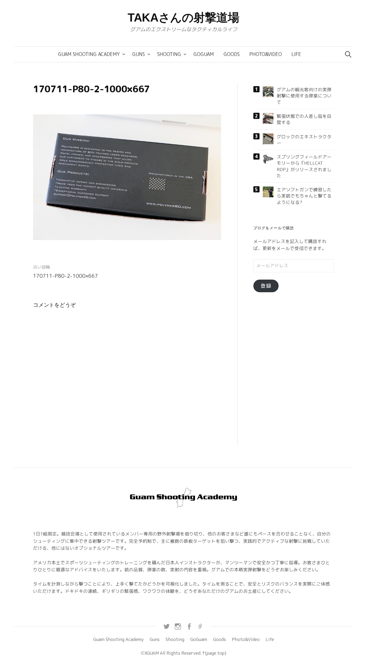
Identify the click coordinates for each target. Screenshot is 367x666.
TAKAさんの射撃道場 (183, 17)
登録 (266, 285)
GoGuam (203, 54)
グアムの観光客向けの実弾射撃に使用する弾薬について (304, 95)
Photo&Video (265, 54)
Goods (232, 54)
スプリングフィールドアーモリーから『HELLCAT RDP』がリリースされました (304, 166)
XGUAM (152, 653)
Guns (138, 54)
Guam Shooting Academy (89, 54)
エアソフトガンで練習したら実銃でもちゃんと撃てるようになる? (304, 195)
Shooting (169, 54)
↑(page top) (214, 653)
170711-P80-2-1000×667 (65, 275)
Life (296, 54)
